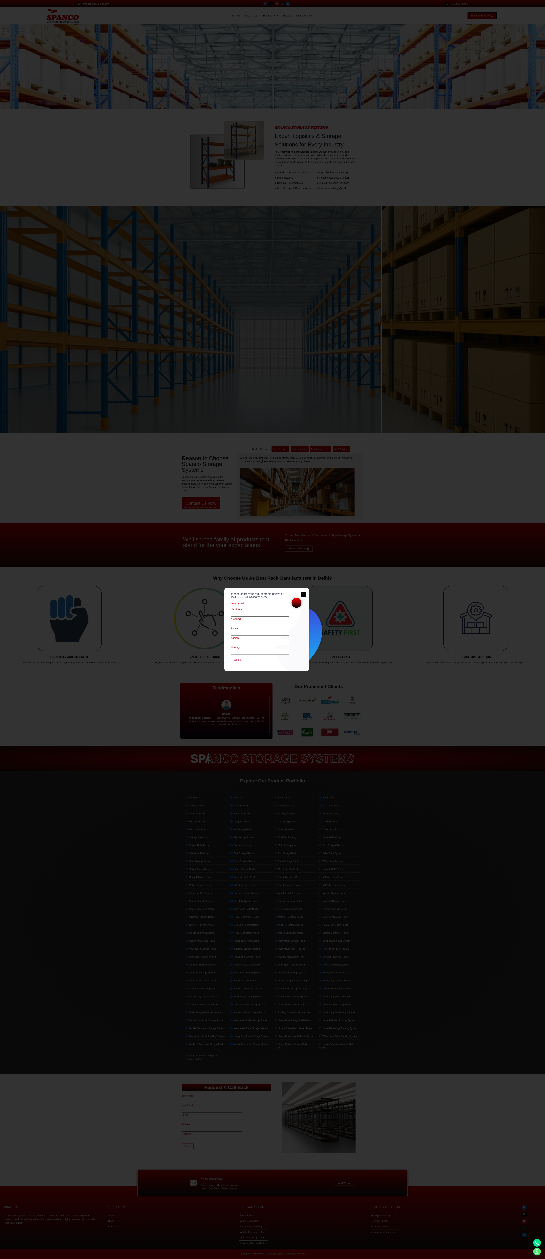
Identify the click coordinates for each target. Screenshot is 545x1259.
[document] (272, 629)
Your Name (236, 609)
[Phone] (537, 1243)
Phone (234, 628)
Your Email (236, 619)
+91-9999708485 (256, 597)
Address (235, 638)
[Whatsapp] (537, 1251)
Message (235, 647)
